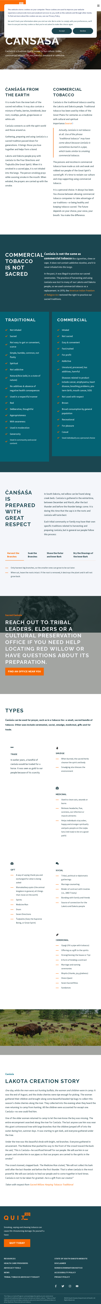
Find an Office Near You (24, 671)
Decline (83, 31)
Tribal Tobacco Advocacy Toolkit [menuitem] (22, 1277)
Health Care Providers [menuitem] (16, 1263)
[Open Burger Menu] (98, 5)
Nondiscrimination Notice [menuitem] (68, 1267)
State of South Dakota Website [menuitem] (70, 1258)
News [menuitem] (6, 1272)
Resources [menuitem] (10, 1258)
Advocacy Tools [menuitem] (12, 1267)
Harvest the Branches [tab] (13, 555)
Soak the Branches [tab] (32, 555)
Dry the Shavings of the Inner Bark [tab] (83, 555)
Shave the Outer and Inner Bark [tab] (55, 555)
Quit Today (17, 1243)
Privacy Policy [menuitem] (62, 1277)
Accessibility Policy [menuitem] (65, 1272)
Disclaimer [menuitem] (60, 1263)
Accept (62, 31)
